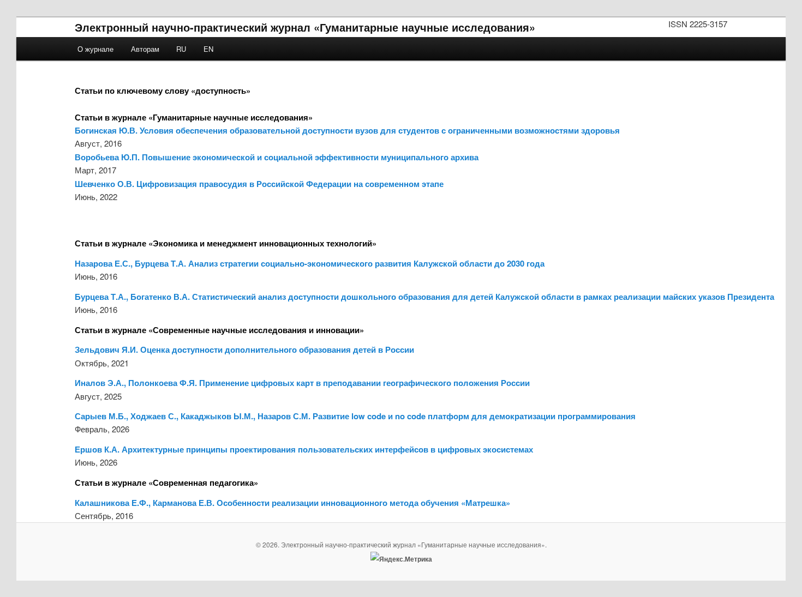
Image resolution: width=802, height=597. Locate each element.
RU (181, 49)
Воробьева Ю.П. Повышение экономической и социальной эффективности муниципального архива (276, 157)
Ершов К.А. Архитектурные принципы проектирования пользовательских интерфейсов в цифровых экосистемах (304, 449)
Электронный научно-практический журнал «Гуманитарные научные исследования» (305, 27)
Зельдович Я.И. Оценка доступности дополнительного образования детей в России (244, 349)
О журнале (95, 49)
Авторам (145, 49)
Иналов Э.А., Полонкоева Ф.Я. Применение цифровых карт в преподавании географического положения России (302, 383)
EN (208, 49)
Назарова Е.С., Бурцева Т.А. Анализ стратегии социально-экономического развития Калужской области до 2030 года (309, 263)
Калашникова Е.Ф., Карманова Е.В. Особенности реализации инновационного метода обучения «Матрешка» (292, 503)
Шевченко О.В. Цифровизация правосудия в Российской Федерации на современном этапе (259, 184)
